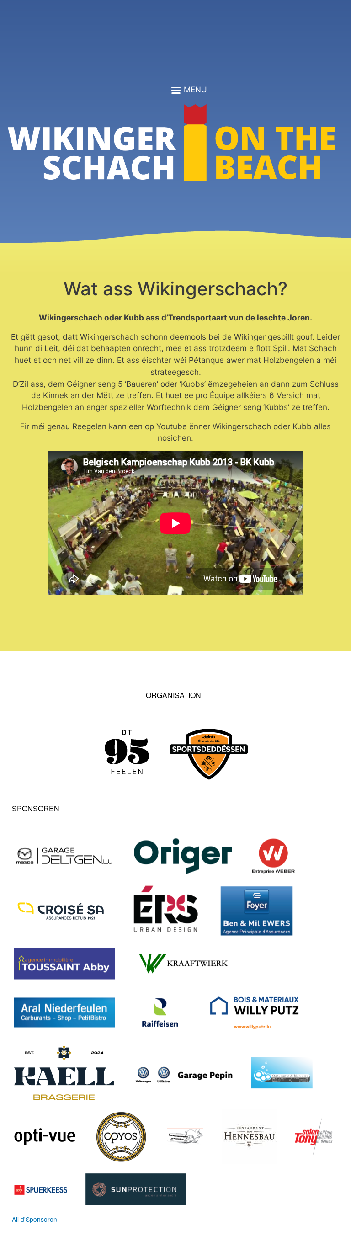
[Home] (171, 146)
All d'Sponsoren (34, 1219)
